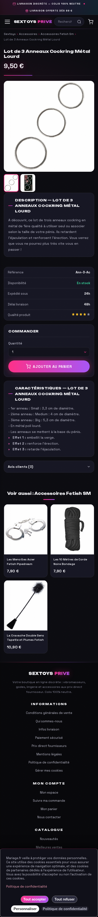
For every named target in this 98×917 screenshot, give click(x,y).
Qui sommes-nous (49, 721)
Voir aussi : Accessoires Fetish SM (49, 493)
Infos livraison (49, 729)
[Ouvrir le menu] (7, 22)
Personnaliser (25, 909)
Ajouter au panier (52, 366)
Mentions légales (49, 754)
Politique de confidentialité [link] (65, 909)
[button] (49, 126)
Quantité (15, 343)
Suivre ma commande (49, 801)
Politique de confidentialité (49, 762)
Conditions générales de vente (49, 713)
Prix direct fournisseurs (49, 746)
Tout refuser (64, 899)
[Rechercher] (79, 21)
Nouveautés (49, 839)
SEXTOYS (33, 21)
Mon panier (49, 809)
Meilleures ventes (49, 847)
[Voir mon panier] (90, 21)
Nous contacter (49, 817)
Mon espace (49, 792)
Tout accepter (34, 899)
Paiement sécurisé (49, 738)
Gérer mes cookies (49, 770)
